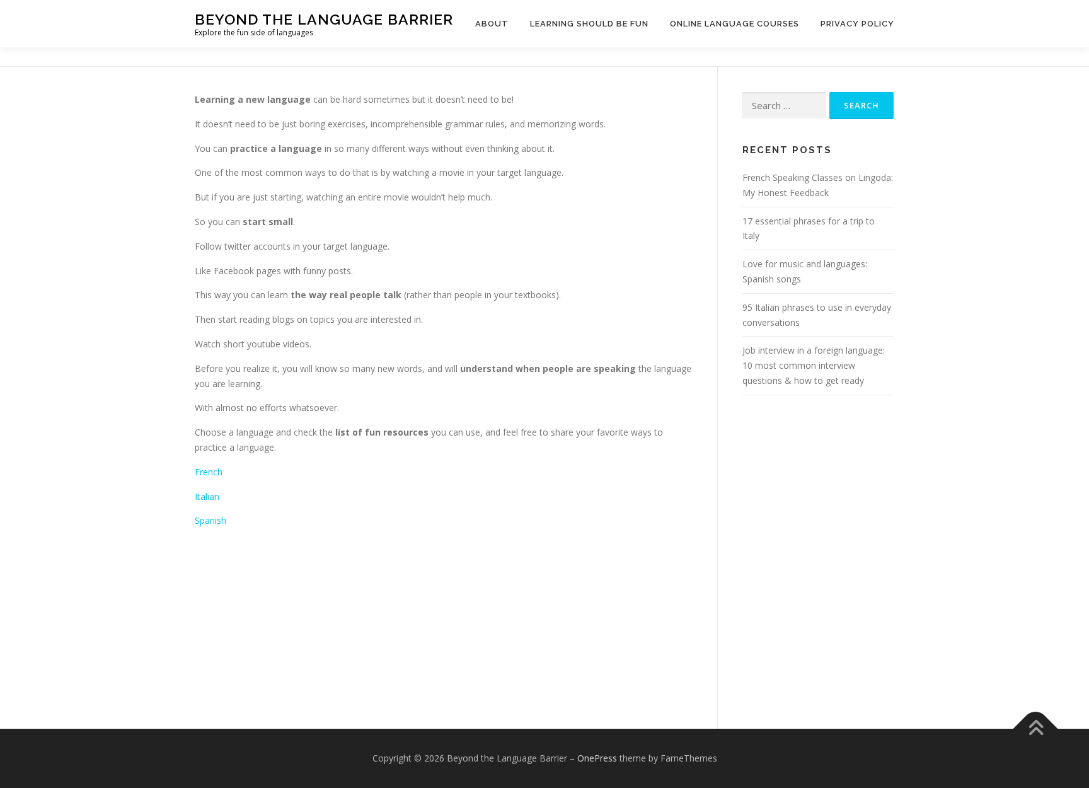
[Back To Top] (1035, 729)
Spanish (210, 520)
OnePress (597, 758)
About (492, 23)
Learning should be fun (589, 23)
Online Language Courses (734, 23)
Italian (208, 496)
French (208, 472)
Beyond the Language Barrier (324, 19)
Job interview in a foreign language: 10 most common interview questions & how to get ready (813, 365)
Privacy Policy (857, 23)
